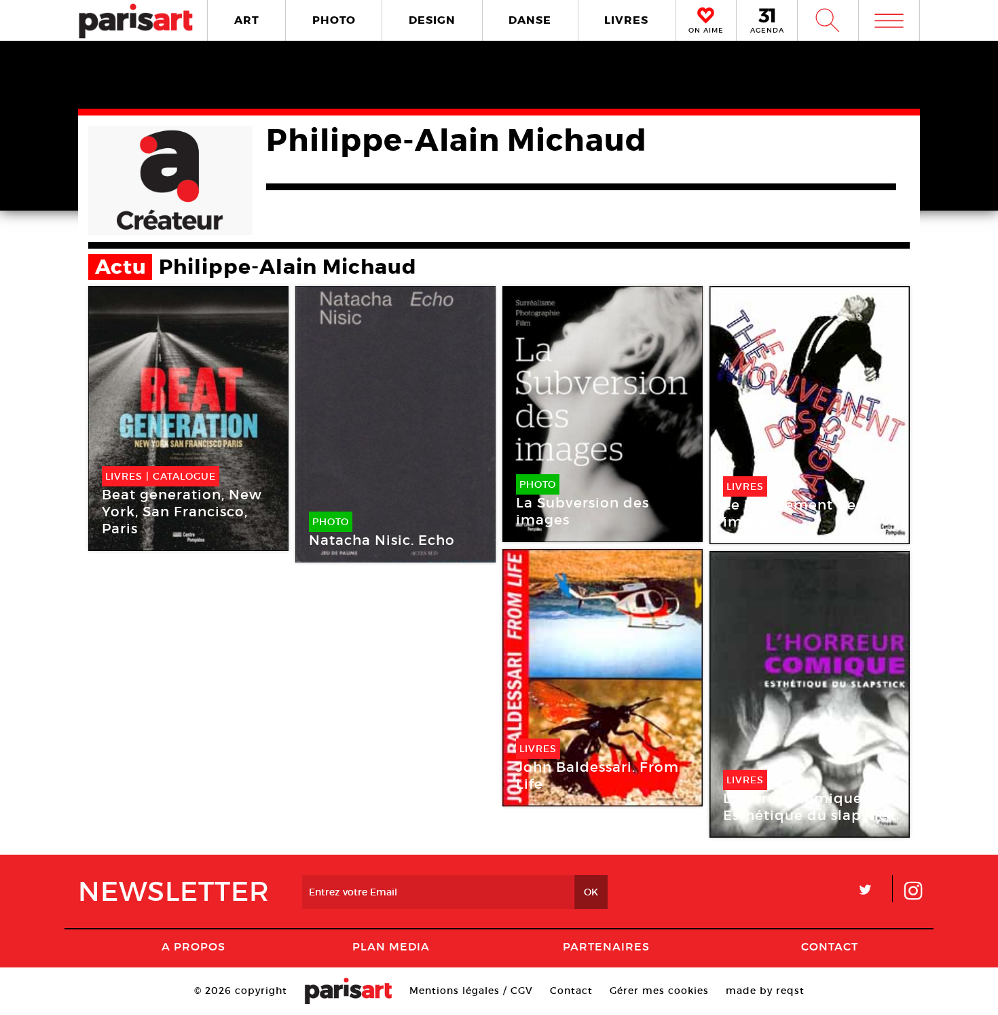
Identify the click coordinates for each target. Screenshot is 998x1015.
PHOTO (334, 20)
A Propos (193, 946)
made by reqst (765, 990)
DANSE (530, 20)
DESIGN (432, 20)
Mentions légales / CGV (471, 990)
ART (246, 20)
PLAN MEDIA (391, 946)
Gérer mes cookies (659, 990)
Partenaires (606, 946)
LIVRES (626, 20)
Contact (829, 946)
